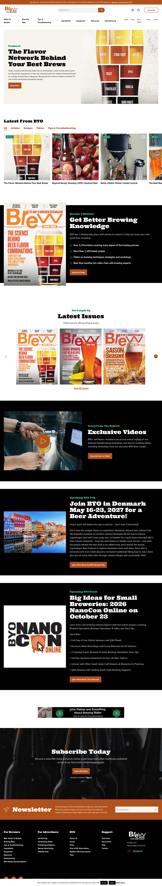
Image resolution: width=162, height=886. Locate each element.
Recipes (28, 128)
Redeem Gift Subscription (80, 851)
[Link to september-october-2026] (37, 356)
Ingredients (66, 21)
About (148, 20)
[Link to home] (11, 10)
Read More (14, 85)
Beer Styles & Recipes (13, 838)
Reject (112, 883)
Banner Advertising (45, 848)
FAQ (103, 845)
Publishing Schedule (46, 845)
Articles (15, 128)
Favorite (47, 136)
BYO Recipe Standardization (15, 861)
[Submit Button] (101, 10)
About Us (73, 838)
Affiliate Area (43, 851)
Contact (155, 20)
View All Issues (81, 388)
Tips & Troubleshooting (44, 21)
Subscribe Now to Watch (100, 456)
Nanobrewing (110, 21)
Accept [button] (104, 883)
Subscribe (151, 10)
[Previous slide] (6, 356)
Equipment (80, 21)
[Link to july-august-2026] (81, 356)
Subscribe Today (78, 272)
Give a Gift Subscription (79, 848)
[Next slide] (155, 356)
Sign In (89, 777)
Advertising (42, 838)
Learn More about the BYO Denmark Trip (88, 565)
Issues (126, 20)
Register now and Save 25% (122, 2)
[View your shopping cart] (138, 10)
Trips (72, 855)
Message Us (138, 851)
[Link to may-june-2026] (124, 356)
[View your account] (132, 10)
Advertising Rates (45, 841)
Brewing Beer (25, 21)
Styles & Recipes (7, 21)
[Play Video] (43, 441)
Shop (132, 20)
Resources (95, 21)
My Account (106, 841)
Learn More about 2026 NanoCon (85, 679)
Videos (40, 128)
